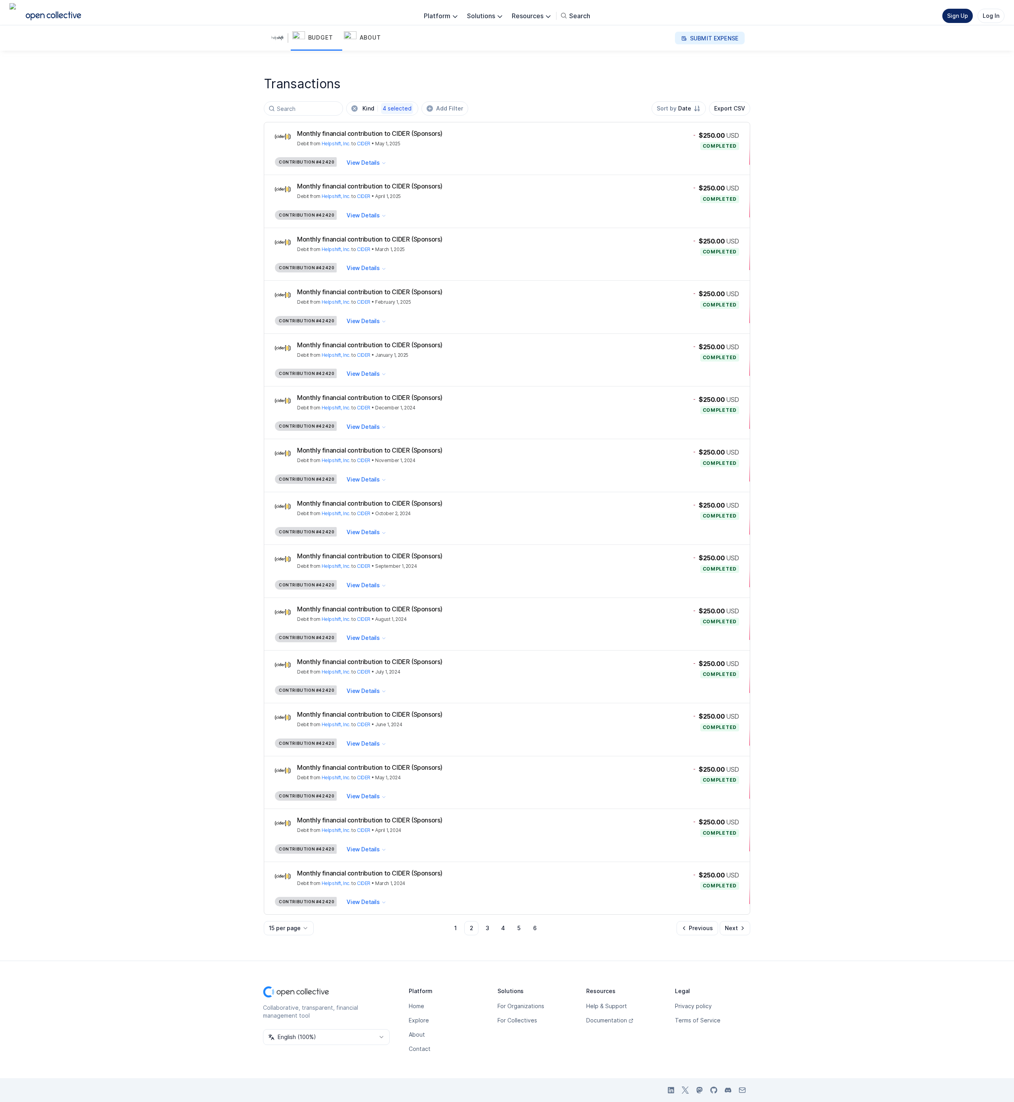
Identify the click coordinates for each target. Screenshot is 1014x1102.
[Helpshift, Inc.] (278, 38)
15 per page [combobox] (285, 928)
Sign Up (957, 15)
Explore (419, 1020)
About (417, 1034)
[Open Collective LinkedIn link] (671, 1090)
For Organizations (520, 1006)
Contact (420, 1048)
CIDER (363, 144)
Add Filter (449, 108)
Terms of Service (697, 1020)
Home (416, 1006)
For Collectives (517, 1020)
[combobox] (679, 108)
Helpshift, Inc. (336, 144)
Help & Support (606, 1006)
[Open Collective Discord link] (728, 1090)
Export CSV (729, 108)
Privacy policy (693, 1006)
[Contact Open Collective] (742, 1090)
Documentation (606, 1020)
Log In (991, 15)
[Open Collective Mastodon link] (699, 1090)
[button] (316, 38)
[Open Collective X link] (685, 1090)
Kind (387, 108)
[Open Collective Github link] (713, 1090)
